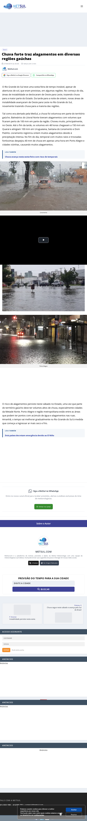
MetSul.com (13, 69)
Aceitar (74, 810)
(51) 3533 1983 (5, 805)
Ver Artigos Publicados (50, 563)
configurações (39, 815)
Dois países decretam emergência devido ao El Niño (29, 435)
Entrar (6, 650)
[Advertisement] (43, 30)
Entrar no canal (45, 507)
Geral (5, 50)
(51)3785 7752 (18, 805)
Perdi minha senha (18, 650)
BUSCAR (45, 589)
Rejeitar (74, 814)
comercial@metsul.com (34, 805)
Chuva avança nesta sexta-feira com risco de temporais (31, 156)
